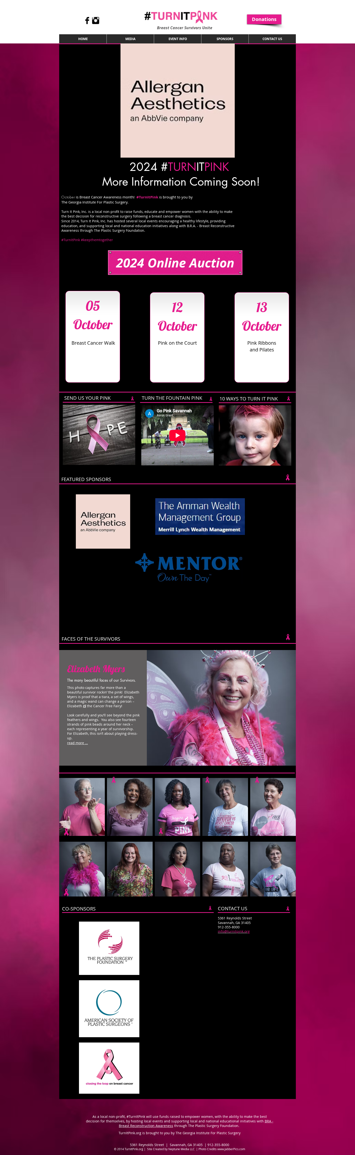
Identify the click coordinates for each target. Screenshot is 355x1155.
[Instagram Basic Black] (95, 20)
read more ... (77, 743)
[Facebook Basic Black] (87, 20)
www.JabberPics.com (231, 1149)
